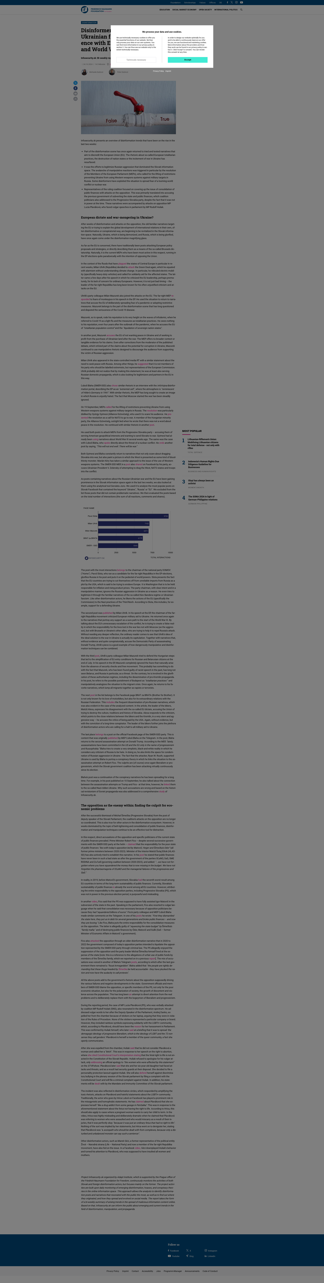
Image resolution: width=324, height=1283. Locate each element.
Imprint (168, 71)
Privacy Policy (158, 71)
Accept (187, 60)
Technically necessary (136, 59)
